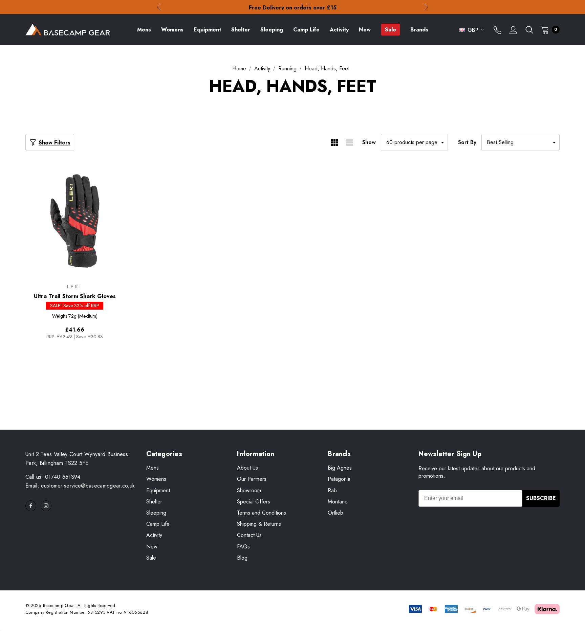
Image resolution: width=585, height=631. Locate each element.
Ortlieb (335, 513)
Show (369, 142)
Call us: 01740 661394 (53, 477)
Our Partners (251, 479)
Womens (156, 479)
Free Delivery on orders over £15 (293, 7)
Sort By (467, 142)
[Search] (529, 30)
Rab (332, 490)
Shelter (154, 501)
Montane (338, 501)
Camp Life (158, 524)
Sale (151, 558)
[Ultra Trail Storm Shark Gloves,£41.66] (74, 221)
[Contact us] (497, 31)
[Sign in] (513, 31)
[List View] (349, 142)
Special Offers (253, 501)
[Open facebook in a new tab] (30, 505)
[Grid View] (334, 142)
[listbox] (520, 142)
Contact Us (249, 535)
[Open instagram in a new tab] (46, 505)
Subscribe (541, 498)
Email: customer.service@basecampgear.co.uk (80, 486)
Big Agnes (340, 468)
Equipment (158, 490)
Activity (154, 535)
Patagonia (339, 479)
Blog (242, 558)
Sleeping (156, 513)
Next (426, 7)
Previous (158, 7)
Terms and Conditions (261, 513)
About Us (247, 468)
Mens (152, 468)
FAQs (243, 546)
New (151, 546)
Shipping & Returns (259, 524)
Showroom (249, 490)
